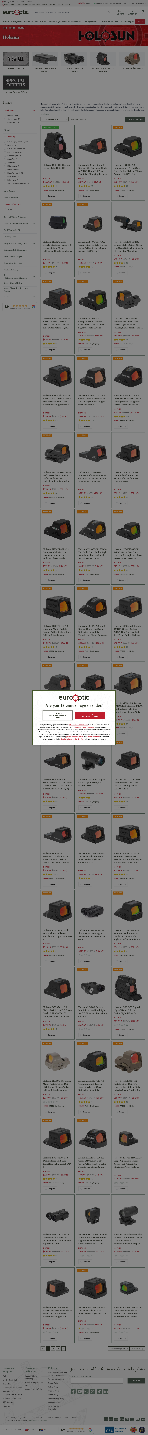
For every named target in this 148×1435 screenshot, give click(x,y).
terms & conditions (93, 737)
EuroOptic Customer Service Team (72, 739)
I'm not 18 (58, 715)
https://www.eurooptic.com (78, 725)
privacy (68, 737)
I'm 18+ (90, 715)
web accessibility (77, 737)
